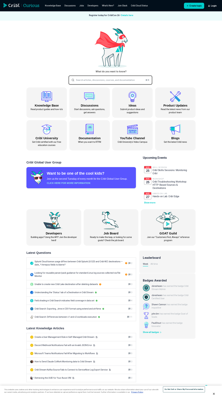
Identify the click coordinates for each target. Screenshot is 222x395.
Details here (127, 15)
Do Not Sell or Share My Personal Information (184, 389)
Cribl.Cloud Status (139, 5)
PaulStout (156, 323)
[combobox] (110, 80)
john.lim (155, 314)
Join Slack (122, 5)
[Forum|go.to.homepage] (21, 6)
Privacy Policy (137, 392)
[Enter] (72, 80)
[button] (194, 6)
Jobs (81, 5)
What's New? (108, 5)
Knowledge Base (53, 5)
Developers (93, 5)
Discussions (70, 5)
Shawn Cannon (159, 304)
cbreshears (157, 286)
